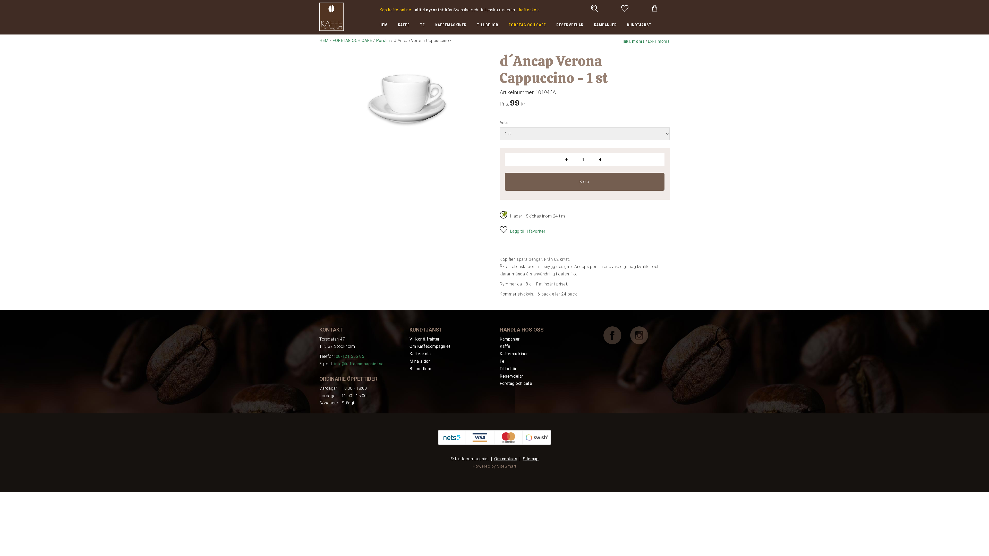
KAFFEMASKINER (451, 25)
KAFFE (404, 25)
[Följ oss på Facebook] (616, 335)
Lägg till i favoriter (527, 231)
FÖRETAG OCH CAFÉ (527, 25)
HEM (383, 25)
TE (422, 25)
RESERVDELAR (570, 25)
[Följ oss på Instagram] (643, 335)
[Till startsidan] (331, 16)
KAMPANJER (605, 25)
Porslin (383, 40)
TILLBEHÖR (487, 25)
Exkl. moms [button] (659, 41)
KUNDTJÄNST (639, 25)
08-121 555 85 (350, 356)
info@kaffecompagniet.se (359, 363)
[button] (634, 41)
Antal (504, 122)
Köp (584, 181)
